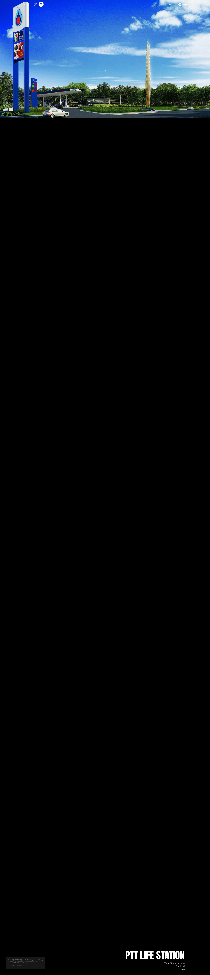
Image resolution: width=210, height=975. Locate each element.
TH (170, 5)
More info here (22, 962)
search (163, 5)
